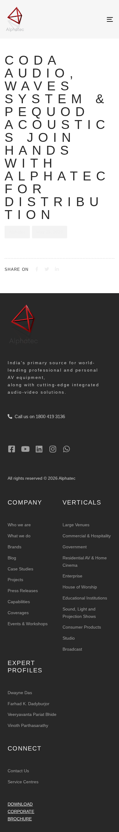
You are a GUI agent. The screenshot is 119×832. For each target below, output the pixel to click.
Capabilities (19, 601)
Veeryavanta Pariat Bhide (32, 714)
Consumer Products (82, 627)
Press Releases (23, 590)
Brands (14, 546)
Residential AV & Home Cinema (85, 561)
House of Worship (80, 586)
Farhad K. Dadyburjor (28, 703)
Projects (15, 579)
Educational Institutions (85, 598)
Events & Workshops (28, 623)
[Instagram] (52, 449)
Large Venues (76, 524)
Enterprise (72, 575)
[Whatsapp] (66, 449)
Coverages (18, 612)
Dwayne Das (20, 692)
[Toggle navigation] (95, 19)
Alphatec (17, 231)
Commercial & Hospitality (87, 535)
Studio (69, 638)
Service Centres (23, 781)
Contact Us (18, 770)
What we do (19, 535)
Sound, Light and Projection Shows (79, 613)
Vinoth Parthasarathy (28, 725)
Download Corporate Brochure (21, 811)
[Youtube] (25, 449)
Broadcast (72, 649)
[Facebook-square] (11, 449)
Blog (12, 557)
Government (75, 546)
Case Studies (20, 568)
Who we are (19, 524)
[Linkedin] (39, 449)
